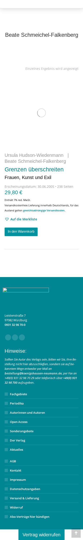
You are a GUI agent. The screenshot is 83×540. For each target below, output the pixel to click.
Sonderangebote (21, 431)
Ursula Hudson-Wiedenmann (34, 155)
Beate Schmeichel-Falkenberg (35, 161)
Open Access (18, 422)
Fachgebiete (18, 394)
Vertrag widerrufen (41, 534)
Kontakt (15, 470)
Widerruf (16, 507)
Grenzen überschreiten (34, 173)
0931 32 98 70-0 (15, 325)
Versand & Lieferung (24, 498)
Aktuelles (16, 449)
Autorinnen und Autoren (27, 412)
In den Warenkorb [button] (21, 231)
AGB (13, 461)
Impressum (18, 480)
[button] (21, 219)
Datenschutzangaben (25, 489)
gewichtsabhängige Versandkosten (44, 210)
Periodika (17, 403)
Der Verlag (17, 440)
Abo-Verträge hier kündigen (29, 517)
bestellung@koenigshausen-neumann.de (33, 373)
